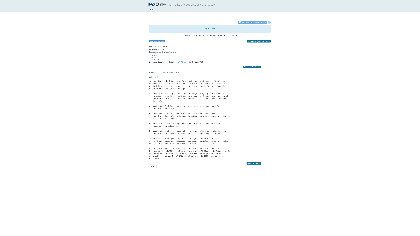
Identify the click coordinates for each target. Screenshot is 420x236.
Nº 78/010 (183, 62)
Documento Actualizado (157, 41)
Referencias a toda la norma (252, 67)
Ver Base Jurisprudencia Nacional (254, 22)
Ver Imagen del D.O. (264, 41)
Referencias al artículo (254, 163)
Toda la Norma (252, 41)
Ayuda (153, 166)
